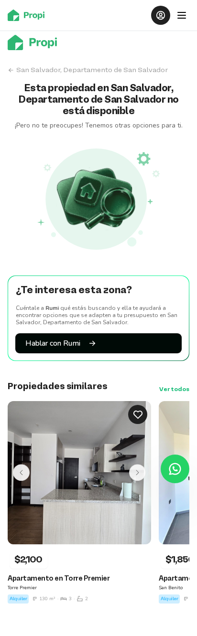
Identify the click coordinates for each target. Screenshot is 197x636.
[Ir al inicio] (29, 15)
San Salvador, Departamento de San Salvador (92, 70)
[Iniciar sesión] (160, 15)
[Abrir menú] (181, 15)
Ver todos (174, 389)
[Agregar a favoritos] (137, 414)
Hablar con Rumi (52, 343)
